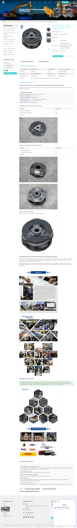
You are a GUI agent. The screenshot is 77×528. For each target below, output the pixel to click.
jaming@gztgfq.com (28, 514)
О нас (34, 2)
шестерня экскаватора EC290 (49, 488)
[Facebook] (26, 517)
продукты (40, 2)
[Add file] (54, 526)
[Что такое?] (4, 70)
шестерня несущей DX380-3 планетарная (29, 491)
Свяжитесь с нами (56, 2)
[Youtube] (28, 517)
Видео (45, 2)
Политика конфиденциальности (9, 525)
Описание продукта (44, 61)
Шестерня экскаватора (16, 21)
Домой (30, 2)
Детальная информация (27, 61)
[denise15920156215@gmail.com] (33, 517)
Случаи (4, 514)
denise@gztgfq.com (9, 65)
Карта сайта (18, 525)
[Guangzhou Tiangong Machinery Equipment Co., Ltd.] (3, 2)
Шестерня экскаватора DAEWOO (32, 488)
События (50, 2)
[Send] (74, 526)
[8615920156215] (31, 517)
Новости (5, 512)
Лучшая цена (57, 56)
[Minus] (74, 501)
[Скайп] (7, 70)
